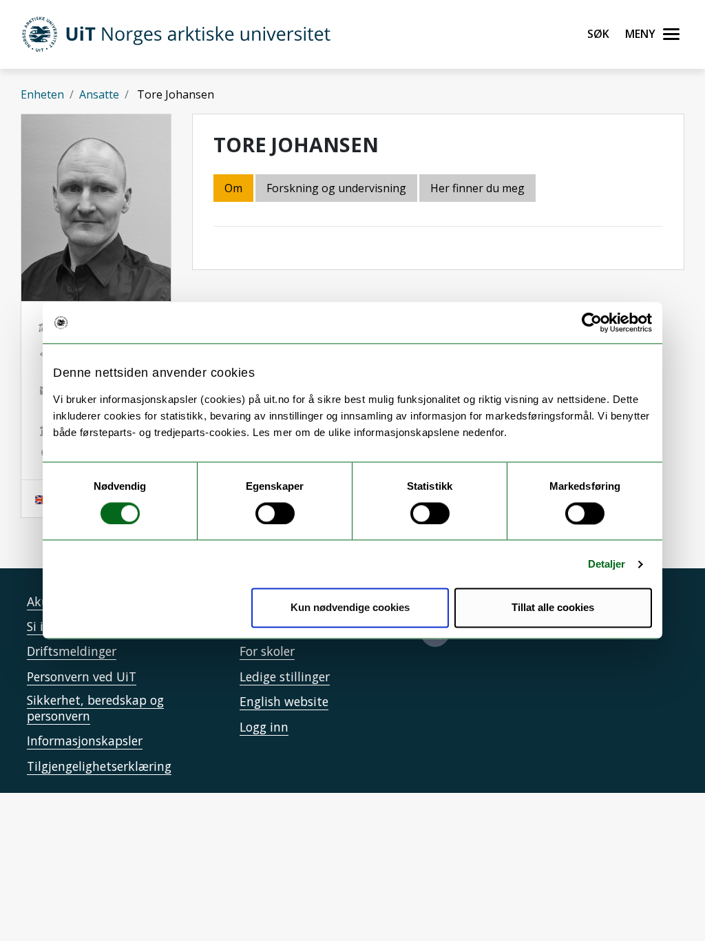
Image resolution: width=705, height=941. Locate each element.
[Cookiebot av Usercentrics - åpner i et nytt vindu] (592, 322)
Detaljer (607, 564)
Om (233, 188)
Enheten (42, 94)
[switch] (275, 513)
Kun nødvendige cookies (350, 608)
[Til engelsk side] (42, 498)
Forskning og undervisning (336, 188)
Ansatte (99, 94)
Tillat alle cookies (553, 608)
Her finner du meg (477, 188)
